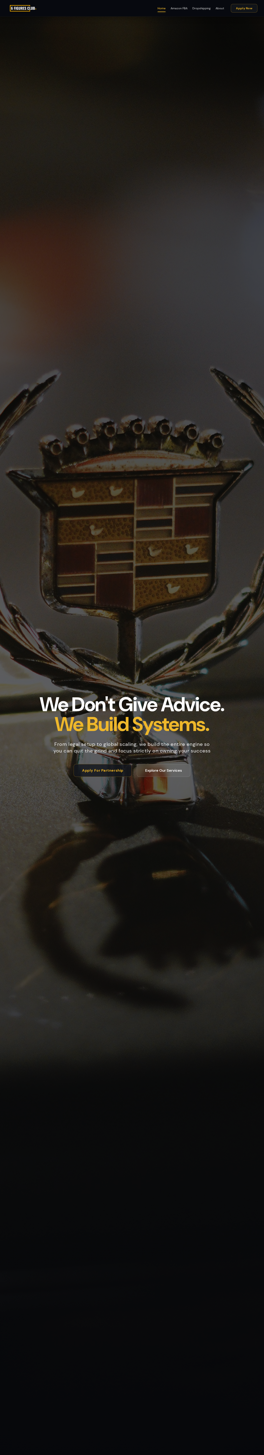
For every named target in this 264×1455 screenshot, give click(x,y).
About (220, 8)
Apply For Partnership (102, 770)
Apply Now (244, 8)
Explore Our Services (163, 770)
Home (162, 8)
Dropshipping (201, 8)
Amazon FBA (179, 8)
